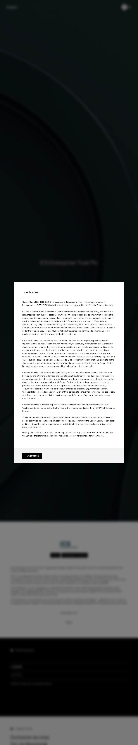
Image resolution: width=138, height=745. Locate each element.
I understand (32, 455)
